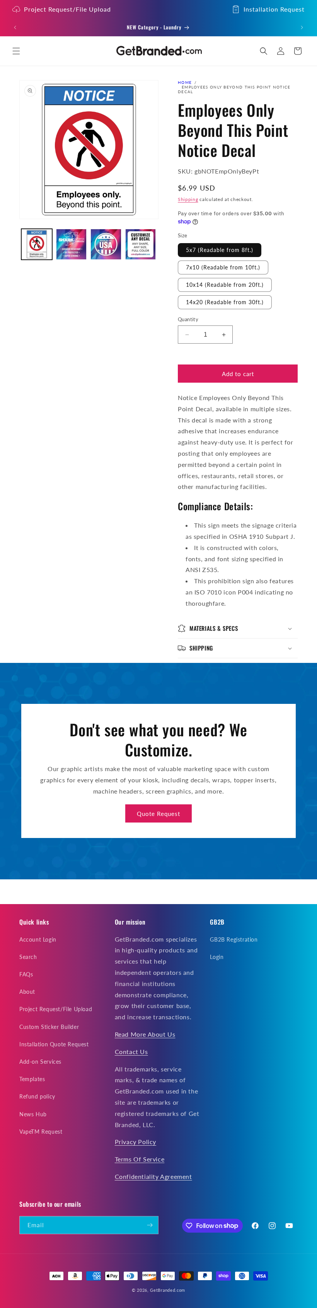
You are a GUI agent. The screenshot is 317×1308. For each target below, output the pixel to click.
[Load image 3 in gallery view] (105, 244)
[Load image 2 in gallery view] (71, 244)
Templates (32, 1079)
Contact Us (131, 1051)
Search (28, 957)
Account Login (37, 939)
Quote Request (158, 813)
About (27, 991)
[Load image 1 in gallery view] (36, 244)
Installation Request (274, 9)
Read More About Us (145, 1034)
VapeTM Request (40, 1131)
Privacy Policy (135, 1141)
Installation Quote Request (54, 1044)
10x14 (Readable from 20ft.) (225, 284)
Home (185, 82)
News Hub (33, 1114)
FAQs (26, 974)
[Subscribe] (149, 1225)
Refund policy (37, 1096)
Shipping (188, 199)
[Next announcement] (301, 27)
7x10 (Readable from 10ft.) (223, 267)
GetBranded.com (167, 1290)
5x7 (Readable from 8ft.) (219, 250)
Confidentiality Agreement (153, 1176)
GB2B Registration (233, 939)
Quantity (188, 319)
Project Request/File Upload (67, 9)
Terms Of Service (140, 1159)
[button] (16, 51)
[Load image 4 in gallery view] (140, 244)
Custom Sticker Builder (49, 1027)
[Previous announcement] (15, 27)
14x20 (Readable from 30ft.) (225, 302)
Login (216, 957)
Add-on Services (40, 1061)
